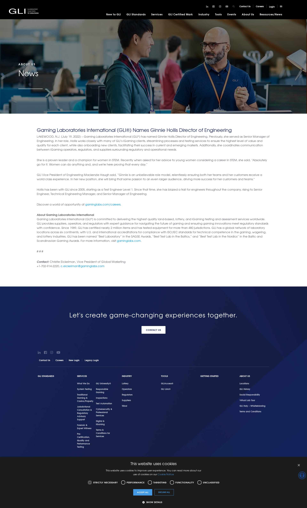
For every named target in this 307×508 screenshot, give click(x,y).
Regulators (127, 394)
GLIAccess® (167, 383)
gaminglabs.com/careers (103, 204)
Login (272, 6)
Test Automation (104, 403)
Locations (244, 383)
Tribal (124, 405)
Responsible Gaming (102, 390)
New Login (74, 360)
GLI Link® (166, 389)
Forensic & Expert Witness (84, 426)
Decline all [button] (164, 492)
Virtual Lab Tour (247, 400)
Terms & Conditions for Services (103, 433)
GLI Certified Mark (180, 14)
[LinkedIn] (207, 6)
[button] (153, 502)
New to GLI (113, 14)
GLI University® (103, 383)
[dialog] (153, 482)
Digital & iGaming (100, 422)
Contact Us (245, 6)
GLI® (24, 11)
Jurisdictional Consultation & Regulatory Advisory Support (84, 413)
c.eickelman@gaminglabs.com (82, 266)
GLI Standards (136, 14)
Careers (260, 6)
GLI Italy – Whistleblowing (252, 405)
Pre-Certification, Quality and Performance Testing (83, 440)
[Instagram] (220, 6)
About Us (248, 14)
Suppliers (126, 400)
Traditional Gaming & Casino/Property (85, 398)
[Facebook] (214, 6)
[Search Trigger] (233, 6)
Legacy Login (92, 360)
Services (157, 14)
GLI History (245, 389)
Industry (203, 14)
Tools (218, 14)
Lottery (125, 383)
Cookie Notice (166, 474)
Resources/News (271, 14)
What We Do (83, 383)
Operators (127, 389)
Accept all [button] (142, 492)
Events (231, 14)
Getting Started (209, 376)
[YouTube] (226, 6)
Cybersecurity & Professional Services (104, 412)
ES (281, 6)
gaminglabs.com (129, 240)
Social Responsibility (250, 394)
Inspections (101, 397)
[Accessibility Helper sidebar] (302, 475)
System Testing (84, 389)
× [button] (298, 465)
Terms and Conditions (250, 411)
